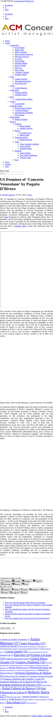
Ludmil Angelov (21, 79)
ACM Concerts (8, 195)
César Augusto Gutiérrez (29, 144)
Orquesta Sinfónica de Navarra (20, 684)
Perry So (18, 68)
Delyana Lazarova (22, 56)
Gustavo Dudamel (30, 662)
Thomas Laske (25, 157)
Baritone (18, 151)
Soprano (18, 124)
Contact (8, 164)
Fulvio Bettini (25, 153)
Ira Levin (18, 59)
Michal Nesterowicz (19, 667)
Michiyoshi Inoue (41, 667)
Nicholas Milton (21, 63)
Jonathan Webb (21, 74)
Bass (16, 160)
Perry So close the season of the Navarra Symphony (25, 603)
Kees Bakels (20, 48)
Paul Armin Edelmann (28, 155)
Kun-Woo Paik (20, 83)
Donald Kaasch (26, 149)
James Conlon (30, 665)
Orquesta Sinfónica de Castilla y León (23, 679)
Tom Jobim (16, 702)
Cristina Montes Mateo (24, 99)
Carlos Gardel (16, 651)
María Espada (25, 126)
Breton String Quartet (23, 108)
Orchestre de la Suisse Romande (27, 670)
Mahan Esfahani (21, 119)
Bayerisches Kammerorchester (9, 648)
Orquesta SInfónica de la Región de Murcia (23, 681)
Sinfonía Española (31, 697)
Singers (13, 122)
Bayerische (42, 646)
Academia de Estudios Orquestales (15, 639)
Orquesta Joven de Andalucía (16, 676)
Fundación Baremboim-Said (17, 659)
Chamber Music (16, 106)
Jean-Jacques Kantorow (24, 54)
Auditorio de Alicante (9, 646)
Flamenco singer (21, 137)
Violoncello (14, 90)
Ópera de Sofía (31, 703)
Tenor (17, 142)
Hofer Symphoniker (18, 665)
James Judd (19, 50)
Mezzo (17, 131)
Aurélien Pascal (21, 95)
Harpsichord (14, 117)
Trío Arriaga (19, 115)
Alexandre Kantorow (23, 81)
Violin (12, 86)
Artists (7, 43)
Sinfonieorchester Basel (14, 697)
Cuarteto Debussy (22, 110)
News (7, 162)
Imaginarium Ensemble (24, 113)
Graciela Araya (25, 133)
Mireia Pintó (24, 135)
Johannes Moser (21, 92)
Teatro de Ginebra (41, 699)
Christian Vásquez (22, 72)
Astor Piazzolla (32, 643)
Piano (12, 77)
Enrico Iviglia (25, 146)
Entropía (22, 655)
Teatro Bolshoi (30, 699)
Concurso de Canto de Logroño (38, 652)
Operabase (48, 716)
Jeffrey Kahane (21, 52)
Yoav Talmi (19, 70)
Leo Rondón (20, 104)
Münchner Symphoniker (8, 670)
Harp (12, 97)
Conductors (14, 45)
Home (7, 41)
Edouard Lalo (6, 655)
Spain (6, 217)
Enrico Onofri (20, 65)
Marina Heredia (26, 140)
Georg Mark (19, 61)
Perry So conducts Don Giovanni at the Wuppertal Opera (27, 618)
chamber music (20, 226)
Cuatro (12, 101)
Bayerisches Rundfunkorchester (30, 648)
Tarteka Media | (37, 716)
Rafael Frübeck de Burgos (21, 688)
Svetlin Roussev (21, 88)
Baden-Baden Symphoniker (29, 646)
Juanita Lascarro (26, 128)
